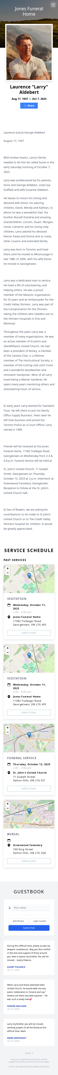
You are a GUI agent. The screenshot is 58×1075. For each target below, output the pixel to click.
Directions (29, 632)
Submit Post (29, 927)
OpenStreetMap (32, 1066)
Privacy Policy (20, 1062)
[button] (29, 576)
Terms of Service (37, 1062)
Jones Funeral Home (29, 11)
